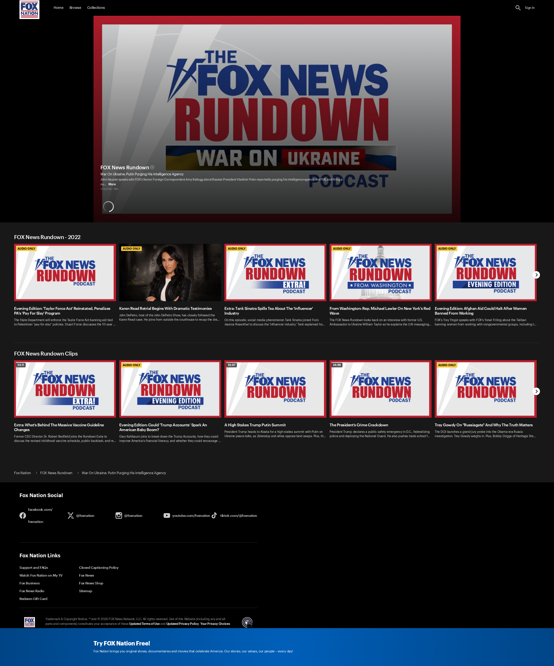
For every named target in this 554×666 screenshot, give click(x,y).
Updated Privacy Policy (182, 624)
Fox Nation (22, 473)
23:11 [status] (20, 365)
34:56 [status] (337, 365)
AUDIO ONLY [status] (26, 248)
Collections (96, 8)
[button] (518, 7)
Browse (75, 8)
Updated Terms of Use (144, 624)
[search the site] (518, 7)
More (112, 184)
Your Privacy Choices (215, 624)
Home (58, 8)
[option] (66, 288)
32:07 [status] (231, 365)
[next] (536, 275)
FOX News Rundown (124, 167)
